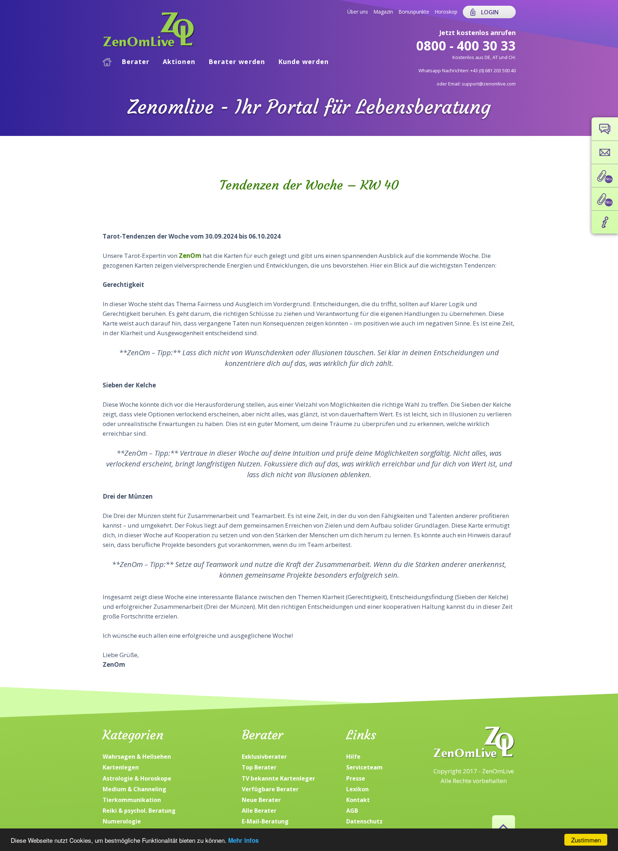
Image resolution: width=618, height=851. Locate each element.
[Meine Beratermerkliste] (605, 175)
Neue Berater (261, 800)
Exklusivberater (264, 756)
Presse (355, 778)
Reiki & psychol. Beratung (139, 811)
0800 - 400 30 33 (466, 45)
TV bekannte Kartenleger (278, 778)
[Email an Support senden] (605, 152)
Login (490, 12)
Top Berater (259, 767)
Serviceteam (364, 767)
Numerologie (122, 821)
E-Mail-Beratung (265, 821)
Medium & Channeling (134, 789)
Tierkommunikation (132, 800)
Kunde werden (303, 61)
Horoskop (446, 11)
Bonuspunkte (413, 11)
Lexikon (357, 789)
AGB (352, 811)
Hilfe (353, 756)
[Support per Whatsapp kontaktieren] (605, 129)
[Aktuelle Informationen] (605, 222)
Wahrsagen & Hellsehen (137, 756)
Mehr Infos (243, 840)
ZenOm (189, 255)
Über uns (357, 11)
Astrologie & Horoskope (137, 778)
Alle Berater (259, 811)
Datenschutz (364, 821)
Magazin (383, 11)
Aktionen (179, 61)
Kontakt (358, 800)
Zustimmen (586, 839)
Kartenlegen (121, 767)
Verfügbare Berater (270, 789)
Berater (136, 61)
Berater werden (237, 61)
